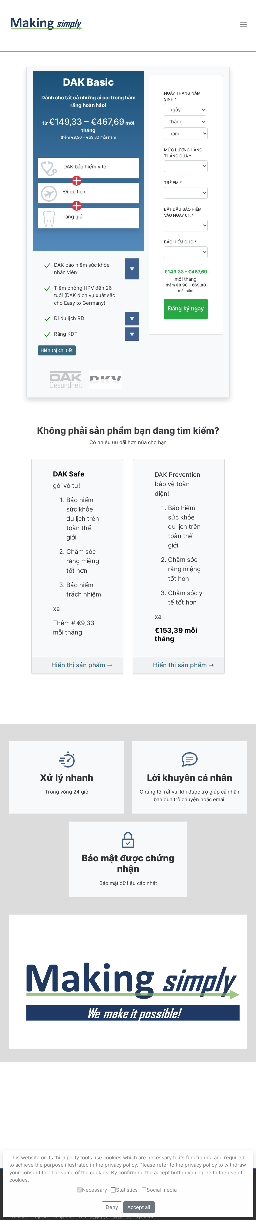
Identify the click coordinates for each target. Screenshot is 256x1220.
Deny (112, 1207)
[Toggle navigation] (243, 24)
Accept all (138, 1207)
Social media (162, 1190)
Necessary (94, 1190)
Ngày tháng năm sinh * (182, 96)
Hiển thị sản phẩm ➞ (81, 665)
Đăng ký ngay (186, 308)
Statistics (127, 1190)
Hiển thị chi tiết (57, 350)
